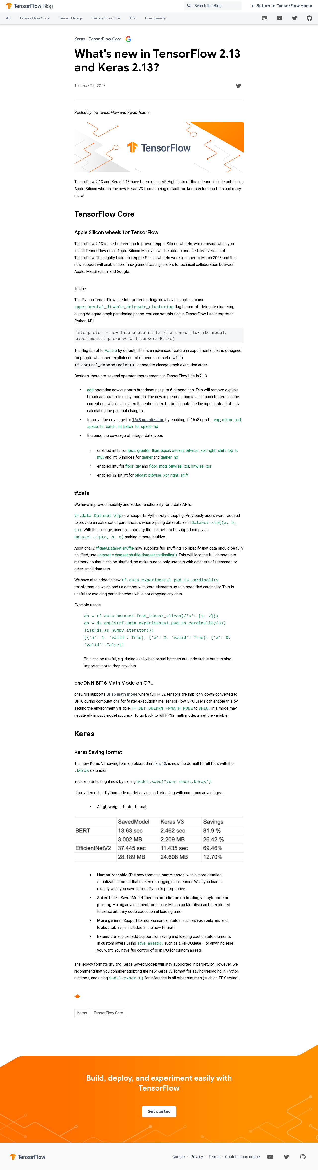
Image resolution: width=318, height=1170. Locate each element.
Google (179, 1156)
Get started (159, 1111)
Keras (82, 1013)
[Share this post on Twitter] (238, 86)
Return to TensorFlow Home (284, 5)
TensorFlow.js (71, 18)
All (8, 18)
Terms (214, 1156)
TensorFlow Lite (106, 18)
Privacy (196, 1156)
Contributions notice (242, 1156)
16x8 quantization (148, 419)
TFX (132, 18)
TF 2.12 (159, 763)
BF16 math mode (122, 694)
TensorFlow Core (34, 18)
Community (155, 18)
